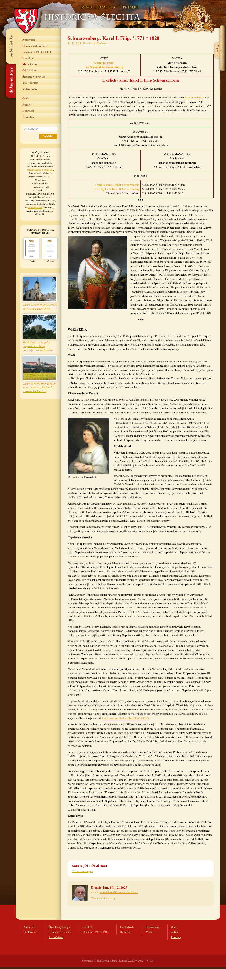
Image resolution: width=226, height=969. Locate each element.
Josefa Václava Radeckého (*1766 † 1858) (125, 718)
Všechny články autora (103, 898)
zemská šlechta (34, 169)
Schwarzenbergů (194, 97)
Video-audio (30, 89)
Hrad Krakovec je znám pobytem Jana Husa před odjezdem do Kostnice (38, 346)
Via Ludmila (30, 82)
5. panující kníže (104, 63)
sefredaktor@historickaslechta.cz (119, 892)
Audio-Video (56, 937)
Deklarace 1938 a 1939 (36, 52)
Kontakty (28, 117)
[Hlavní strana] (91, 11)
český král (48, 169)
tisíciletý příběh (35, 207)
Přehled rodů (127, 927)
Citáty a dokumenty (34, 46)
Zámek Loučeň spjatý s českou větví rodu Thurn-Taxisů (40, 306)
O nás (26, 98)
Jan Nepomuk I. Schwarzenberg (104, 67)
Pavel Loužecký (121, 960)
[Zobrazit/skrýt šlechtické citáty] (217, 39)
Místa (149, 932)
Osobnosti (102, 43)
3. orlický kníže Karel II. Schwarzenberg (116, 189)
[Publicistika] (10, 46)
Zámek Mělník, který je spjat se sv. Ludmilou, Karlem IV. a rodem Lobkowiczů (39, 387)
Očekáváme (29, 70)
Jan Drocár (103, 960)
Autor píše (28, 39)
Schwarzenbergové (82, 871)
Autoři (26, 104)
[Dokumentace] (10, 81)
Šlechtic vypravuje (33, 76)
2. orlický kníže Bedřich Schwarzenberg (116, 185)
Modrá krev (29, 64)
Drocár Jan (89, 43)
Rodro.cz (28, 110)
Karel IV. (28, 58)
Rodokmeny (152, 927)
